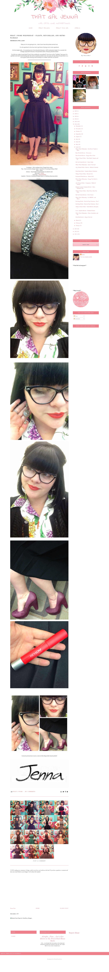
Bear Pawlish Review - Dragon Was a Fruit (85, 155)
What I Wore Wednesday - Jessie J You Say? (86, 164)
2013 (76, 229)
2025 (76, 111)
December (78, 126)
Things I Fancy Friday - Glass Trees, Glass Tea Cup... (86, 191)
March (77, 220)
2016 (76, 119)
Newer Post (12, 908)
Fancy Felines (44, 28)
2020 (76, 113)
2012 (76, 231)
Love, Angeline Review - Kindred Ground (85, 210)
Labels (77, 28)
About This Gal (62, 28)
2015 (76, 121)
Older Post (64, 908)
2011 (76, 234)
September (78, 134)
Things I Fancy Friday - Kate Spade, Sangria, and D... (87, 158)
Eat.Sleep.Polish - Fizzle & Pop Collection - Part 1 (87, 204)
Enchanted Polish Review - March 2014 (85, 176)
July (77, 139)
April (77, 147)
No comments (30, 791)
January (78, 225)
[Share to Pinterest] (67, 792)
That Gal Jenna (54, 17)
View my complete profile (86, 257)
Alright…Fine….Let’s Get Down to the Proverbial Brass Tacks (52, 938)
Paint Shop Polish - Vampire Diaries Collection (86, 171)
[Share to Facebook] (65, 792)
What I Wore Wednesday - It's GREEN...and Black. (86, 198)
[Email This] (61, 792)
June (77, 141)
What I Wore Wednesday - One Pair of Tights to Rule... (87, 149)
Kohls (42, 173)
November (78, 128)
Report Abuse (74, 933)
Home (31, 28)
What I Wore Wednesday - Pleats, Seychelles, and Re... (87, 213)
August (77, 136)
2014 (76, 124)
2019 (76, 116)
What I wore (18, 791)
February (78, 223)
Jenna (83, 254)
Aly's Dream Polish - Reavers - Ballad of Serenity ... (87, 168)
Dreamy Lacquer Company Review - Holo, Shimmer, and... (85, 187)
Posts (76, 316)
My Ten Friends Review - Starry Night (84, 162)
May (77, 144)
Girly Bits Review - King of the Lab (84, 217)
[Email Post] (11, 791)
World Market (42, 174)
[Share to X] (63, 792)
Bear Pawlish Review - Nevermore (83, 153)
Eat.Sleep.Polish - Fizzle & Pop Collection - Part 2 (87, 201)
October (78, 131)
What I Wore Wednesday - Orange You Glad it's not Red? (86, 179)
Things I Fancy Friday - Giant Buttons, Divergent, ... (87, 207)
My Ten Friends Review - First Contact (84, 195)
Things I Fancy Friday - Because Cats (84, 174)
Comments (77, 318)
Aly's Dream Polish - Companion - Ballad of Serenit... (86, 183)
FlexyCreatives (58, 959)
